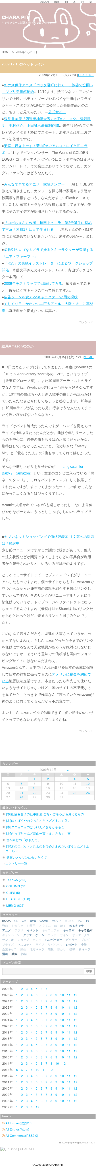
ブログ (85, 939)
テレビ (37, 939)
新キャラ (84, 949)
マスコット (24, 944)
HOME (6, 52)
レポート (71, 944)
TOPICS (16, 880)
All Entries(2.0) (19, 1123)
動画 (23, 949)
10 (62, 995)
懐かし (61, 949)
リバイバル (55, 944)
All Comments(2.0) (21, 1135)
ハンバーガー (53, 939)
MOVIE (56, 921)
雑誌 (24, 954)
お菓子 (31, 925)
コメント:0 (86, 322)
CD (16, 921)
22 (34, 793)
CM (24, 921)
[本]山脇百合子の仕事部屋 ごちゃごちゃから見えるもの (45, 814)
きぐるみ (45, 925)
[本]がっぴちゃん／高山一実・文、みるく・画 (38, 833)
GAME (44, 921)
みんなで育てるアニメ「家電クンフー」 (36, 184)
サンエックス (81, 935)
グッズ (27, 935)
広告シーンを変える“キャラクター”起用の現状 (41, 297)
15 (34, 788)
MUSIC (69, 921)
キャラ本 (69, 930)
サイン (64, 935)
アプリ (19, 930)
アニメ (6, 930)
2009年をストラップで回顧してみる (33, 283)
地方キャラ (37, 949)
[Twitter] (74, 1)
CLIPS (13, 892)
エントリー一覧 (16, 863)
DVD (33, 921)
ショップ (23, 939)
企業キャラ (9, 949)
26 (88, 793)
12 (88, 783)
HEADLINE (86, 75)
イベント (32, 930)
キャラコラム (50, 930)
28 (21, 797)
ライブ (39, 944)
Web (5, 925)
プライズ (8, 944)
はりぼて (60, 925)
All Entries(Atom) (17, 1129)
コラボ (52, 935)
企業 (84, 944)
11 (69, 995)
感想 (51, 949)
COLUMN (16, 886)
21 (21, 793)
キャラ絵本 (85, 930)
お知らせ (17, 925)
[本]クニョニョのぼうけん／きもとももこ (35, 827)
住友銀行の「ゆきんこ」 (23, 840)
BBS (57, 1)
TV (87, 921)
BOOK (6, 921)
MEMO (89, 357)
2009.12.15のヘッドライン (23, 64)
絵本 (14, 954)
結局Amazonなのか (17, 346)
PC (80, 921)
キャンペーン (11, 935)
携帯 (72, 949)
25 (74, 793)
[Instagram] (82, 1)
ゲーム (39, 935)
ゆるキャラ (76, 925)
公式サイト (57, 112)
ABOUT (44, 1)
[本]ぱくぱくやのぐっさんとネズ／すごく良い (38, 820)
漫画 (5, 954)
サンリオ (8, 939)
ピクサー (71, 939)
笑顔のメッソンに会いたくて (26, 857)
